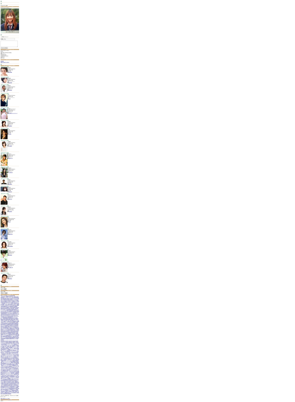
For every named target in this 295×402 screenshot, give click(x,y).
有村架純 (11, 386)
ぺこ (15, 389)
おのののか (7, 387)
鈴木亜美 (3, 331)
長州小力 (10, 199)
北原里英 (13, 352)
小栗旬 (8, 321)
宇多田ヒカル (3, 320)
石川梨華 (8, 317)
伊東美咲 (10, 311)
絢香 (9, 304)
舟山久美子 (4, 372)
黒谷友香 (4, 389)
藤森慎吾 (6, 379)
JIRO (9, 98)
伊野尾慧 (3, 349)
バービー (3, 390)
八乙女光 (10, 361)
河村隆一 (16, 318)
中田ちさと (14, 338)
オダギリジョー (5, 334)
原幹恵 (15, 374)
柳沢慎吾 (6, 358)
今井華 (3, 393)
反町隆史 (10, 364)
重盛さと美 (15, 376)
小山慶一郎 (11, 267)
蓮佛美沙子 (12, 389)
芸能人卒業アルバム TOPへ (5, 398)
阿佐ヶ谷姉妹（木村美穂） (7, 391)
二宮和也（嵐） (4, 346)
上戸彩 (13, 311)
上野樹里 (6, 325)
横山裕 (15, 348)
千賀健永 (6, 367)
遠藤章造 (13, 390)
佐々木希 (13, 296)
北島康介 (12, 379)
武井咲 (15, 325)
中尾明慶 (11, 376)
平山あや (14, 354)
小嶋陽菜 (3, 336)
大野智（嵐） (9, 346)
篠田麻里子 (15, 321)
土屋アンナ (12, 385)
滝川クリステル (4, 330)
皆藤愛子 (7, 296)
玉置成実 (9, 379)
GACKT (3, 307)
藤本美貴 (4, 317)
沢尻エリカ (15, 330)
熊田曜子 (15, 303)
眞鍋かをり (11, 158)
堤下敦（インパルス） (8, 345)
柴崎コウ (9, 326)
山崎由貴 (10, 388)
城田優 (2, 334)
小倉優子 (14, 319)
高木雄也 (8, 350)
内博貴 (13, 367)
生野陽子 (12, 323)
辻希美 (17, 307)
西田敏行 (16, 381)
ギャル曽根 (7, 332)
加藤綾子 (6, 326)
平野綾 (8, 336)
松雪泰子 (14, 392)
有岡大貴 (14, 360)
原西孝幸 (10, 278)
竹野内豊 (3, 371)
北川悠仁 (17, 296)
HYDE (14, 306)
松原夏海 (10, 338)
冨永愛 (15, 331)
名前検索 (2, 61)
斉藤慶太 (14, 361)
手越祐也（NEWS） (13, 304)
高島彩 (7, 318)
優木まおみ (7, 306)
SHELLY (11, 350)
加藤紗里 (6, 392)
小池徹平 (11, 298)
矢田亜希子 (10, 333)
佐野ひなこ (15, 386)
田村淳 (13, 346)
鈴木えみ (9, 358)
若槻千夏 (5, 319)
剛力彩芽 (10, 255)
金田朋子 (11, 330)
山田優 (3, 312)
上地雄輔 (16, 333)
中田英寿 (16, 358)
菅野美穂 (15, 297)
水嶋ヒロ (10, 335)
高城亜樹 (3, 338)
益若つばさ (6, 311)
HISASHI (8, 340)
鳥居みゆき (13, 318)
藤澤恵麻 (10, 72)
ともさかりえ (15, 298)
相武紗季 (5, 312)
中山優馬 (17, 305)
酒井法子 (10, 352)
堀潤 (6, 336)
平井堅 (6, 337)
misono (5, 307)
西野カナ (5, 321)
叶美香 (13, 372)
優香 (17, 354)
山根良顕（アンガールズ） (7, 360)
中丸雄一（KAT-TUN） (9, 371)
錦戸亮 (6, 351)
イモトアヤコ (13, 363)
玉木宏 (10, 134)
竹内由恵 (2, 344)
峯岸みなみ (6, 381)
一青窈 (15, 308)
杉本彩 (10, 380)
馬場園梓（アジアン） (13, 347)
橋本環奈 (16, 385)
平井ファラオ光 (10, 392)
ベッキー (3, 335)
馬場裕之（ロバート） (10, 348)
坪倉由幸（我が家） (11, 381)
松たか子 (16, 365)
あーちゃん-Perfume (6, 316)
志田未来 (4, 386)
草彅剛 (16, 373)
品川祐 (13, 334)
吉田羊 (16, 388)
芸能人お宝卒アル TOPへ (5, 62)
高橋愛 (13, 365)
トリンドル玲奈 (14, 335)
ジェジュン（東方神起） (10, 373)
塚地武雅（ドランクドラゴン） (7, 354)
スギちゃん (10, 390)
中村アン (14, 387)
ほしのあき (10, 305)
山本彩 (15, 324)
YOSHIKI (3, 340)
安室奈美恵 (6, 308)
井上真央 (14, 310)
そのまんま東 (8, 363)
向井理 (11, 307)
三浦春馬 (7, 298)
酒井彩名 (15, 362)
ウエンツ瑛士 (11, 297)
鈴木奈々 (7, 386)
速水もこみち (3, 295)
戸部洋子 (5, 377)
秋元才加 (11, 322)
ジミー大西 (12, 312)
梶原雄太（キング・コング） (9, 344)
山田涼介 (9, 308)
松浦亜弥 (10, 310)
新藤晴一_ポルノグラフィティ (13, 378)
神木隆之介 (14, 345)
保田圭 (16, 390)
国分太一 (11, 336)
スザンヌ (8, 312)
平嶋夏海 (7, 338)
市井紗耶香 (11, 246)
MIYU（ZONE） (13, 359)
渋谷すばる (9, 375)
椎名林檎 (10, 82)
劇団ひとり (4, 347)
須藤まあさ (5, 324)
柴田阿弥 (9, 393)
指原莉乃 (6, 323)
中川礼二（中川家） (5, 352)
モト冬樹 (15, 372)
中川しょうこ (3, 337)
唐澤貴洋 (10, 184)
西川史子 (12, 375)
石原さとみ (7, 295)
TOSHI (6, 340)
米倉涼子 (15, 326)
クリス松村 (2, 379)
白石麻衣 (8, 385)
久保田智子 (15, 371)
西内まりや (8, 389)
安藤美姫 (11, 306)
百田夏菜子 (3, 387)
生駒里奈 (5, 385)
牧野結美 (13, 388)
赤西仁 (14, 336)
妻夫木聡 (12, 331)
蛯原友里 (2, 319)
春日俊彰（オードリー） (13, 113)
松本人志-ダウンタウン (5, 322)
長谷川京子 (2, 311)
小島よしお (5, 309)
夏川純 (17, 359)
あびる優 (9, 325)
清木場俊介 (4, 380)
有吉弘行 (11, 321)
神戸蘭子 (13, 364)
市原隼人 (12, 303)
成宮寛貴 (8, 309)
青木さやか (10, 367)
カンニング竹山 (9, 372)
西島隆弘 (4, 363)
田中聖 (3, 323)
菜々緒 (10, 320)
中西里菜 (8, 330)
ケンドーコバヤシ (15, 366)
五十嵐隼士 (7, 310)
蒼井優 (11, 332)
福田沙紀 (10, 191)
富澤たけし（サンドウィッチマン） (8, 374)
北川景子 (10, 296)
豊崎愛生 (16, 323)
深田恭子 (14, 322)
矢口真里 (15, 334)
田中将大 (4, 348)
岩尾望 (7, 331)
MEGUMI (12, 380)
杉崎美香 (10, 211)
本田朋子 (17, 361)
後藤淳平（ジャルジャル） (11, 351)
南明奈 (15, 311)
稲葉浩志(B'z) (4, 376)
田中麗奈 (11, 309)
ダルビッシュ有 (14, 377)
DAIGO (3, 358)
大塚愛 (11, 319)
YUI (12, 326)
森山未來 (16, 336)
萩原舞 (9, 359)
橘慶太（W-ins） (5, 304)
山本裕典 (7, 335)
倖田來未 (11, 324)
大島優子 (12, 320)
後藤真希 (13, 337)
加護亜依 (8, 324)
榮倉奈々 (8, 307)
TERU (11, 340)
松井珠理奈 (10, 337)
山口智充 (16, 337)
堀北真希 (12, 308)
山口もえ (10, 365)
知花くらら (9, 377)
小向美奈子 (11, 172)
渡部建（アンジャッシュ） (12, 349)
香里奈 (17, 319)
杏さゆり (12, 325)
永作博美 (12, 358)
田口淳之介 (4, 373)
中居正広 (3, 332)
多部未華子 (14, 332)
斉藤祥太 (12, 362)
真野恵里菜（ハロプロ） (5, 297)
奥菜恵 (4, 318)
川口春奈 (11, 387)
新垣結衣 (2, 302)
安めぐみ (9, 331)
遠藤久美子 (11, 234)
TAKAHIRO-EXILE (5, 333)
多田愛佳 (13, 333)
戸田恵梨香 (6, 302)
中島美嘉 (2, 306)
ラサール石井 (6, 364)
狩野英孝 (10, 90)
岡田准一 (7, 376)
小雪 (13, 326)
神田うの (7, 347)
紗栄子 (7, 380)
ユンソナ (3, 325)
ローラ (3, 385)
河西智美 (9, 323)
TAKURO (14, 340)
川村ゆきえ (10, 302)
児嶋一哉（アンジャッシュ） (6, 362)
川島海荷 (14, 307)
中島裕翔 (9, 318)
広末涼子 (6, 305)
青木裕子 (3, 326)
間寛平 (17, 363)
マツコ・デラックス (5, 388)
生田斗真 (14, 305)
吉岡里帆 (6, 390)
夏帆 (4, 306)
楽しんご (6, 349)
